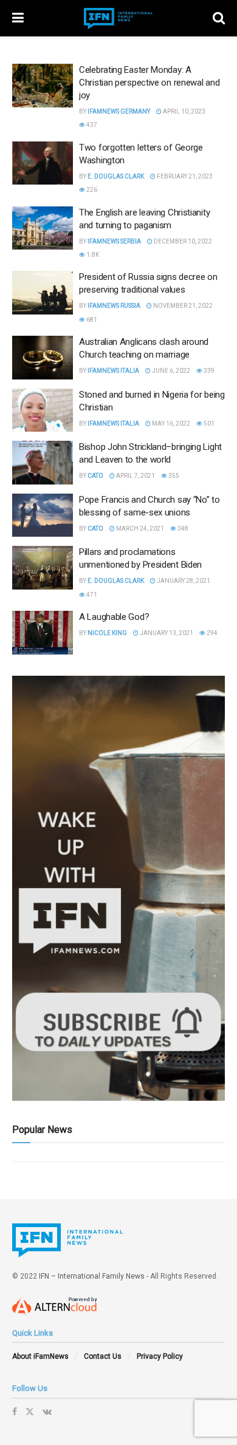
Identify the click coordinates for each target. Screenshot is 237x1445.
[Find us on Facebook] (14, 1411)
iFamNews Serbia (114, 241)
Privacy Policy (160, 1356)
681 (91, 319)
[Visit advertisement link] (118, 888)
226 (91, 189)
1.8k (92, 254)
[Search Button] (219, 18)
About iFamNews (40, 1356)
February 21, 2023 (184, 176)
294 (211, 633)
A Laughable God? (114, 616)
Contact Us (103, 1356)
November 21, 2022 (182, 305)
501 (208, 423)
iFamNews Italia (113, 370)
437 (91, 124)
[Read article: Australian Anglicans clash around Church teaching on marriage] (42, 357)
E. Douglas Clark (116, 176)
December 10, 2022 (182, 241)
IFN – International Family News (92, 1276)
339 (208, 370)
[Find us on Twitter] (30, 1411)
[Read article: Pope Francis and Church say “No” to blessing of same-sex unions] (42, 515)
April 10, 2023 (183, 111)
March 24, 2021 (139, 528)
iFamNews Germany (119, 111)
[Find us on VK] (47, 1411)
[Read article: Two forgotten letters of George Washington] (42, 163)
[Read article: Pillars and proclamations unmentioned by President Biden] (42, 568)
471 (91, 594)
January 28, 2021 (183, 580)
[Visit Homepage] (118, 18)
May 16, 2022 (170, 423)
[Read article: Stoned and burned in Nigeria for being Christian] (42, 410)
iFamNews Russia (114, 305)
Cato (95, 475)
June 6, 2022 (170, 370)
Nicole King (107, 633)
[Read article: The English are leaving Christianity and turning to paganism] (42, 228)
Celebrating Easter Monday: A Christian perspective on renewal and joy (149, 82)
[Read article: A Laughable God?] (42, 632)
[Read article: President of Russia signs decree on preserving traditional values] (42, 292)
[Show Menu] (18, 18)
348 (182, 528)
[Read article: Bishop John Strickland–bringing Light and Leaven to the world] (42, 462)
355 (173, 475)
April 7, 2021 (135, 475)
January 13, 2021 (166, 633)
